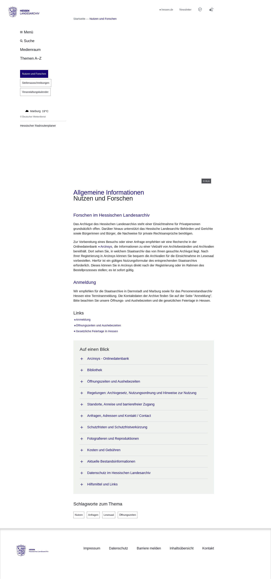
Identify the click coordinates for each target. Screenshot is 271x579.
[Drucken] (100, 207)
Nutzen (79, 515)
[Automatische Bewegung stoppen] (22, 111)
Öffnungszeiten (127, 515)
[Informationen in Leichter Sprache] (200, 9)
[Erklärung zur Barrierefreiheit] (211, 9)
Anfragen (93, 515)
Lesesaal (109, 515)
